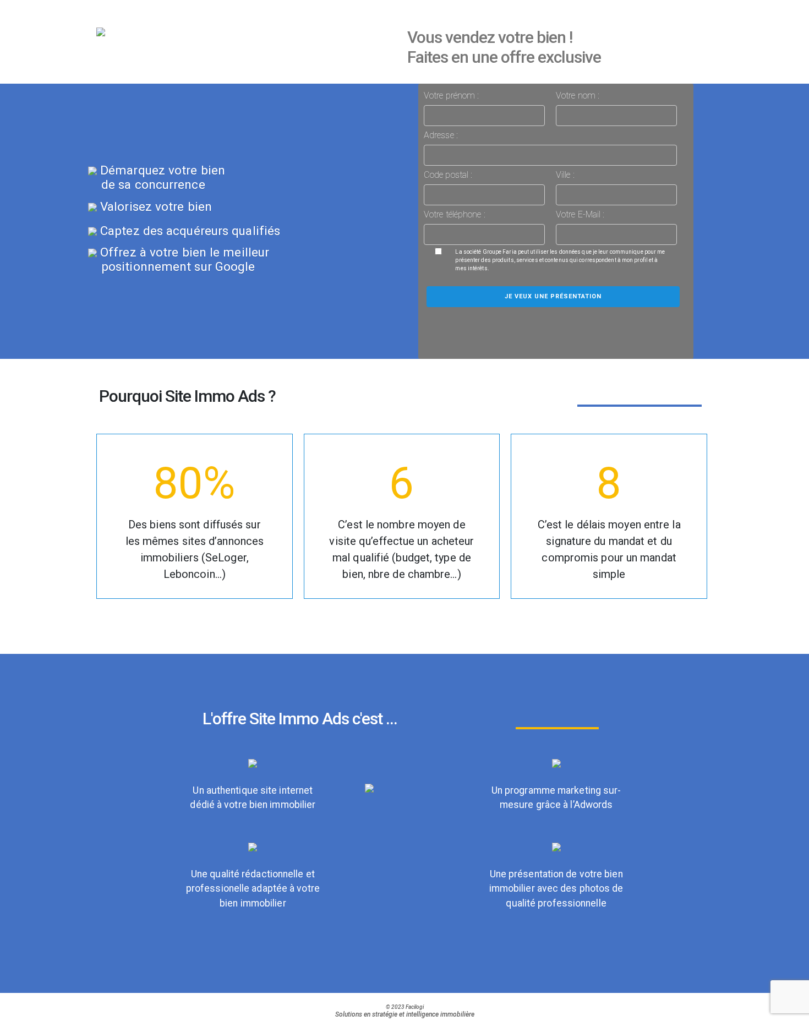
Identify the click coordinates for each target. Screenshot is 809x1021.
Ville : (565, 175)
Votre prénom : (451, 95)
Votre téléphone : (454, 214)
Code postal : (448, 175)
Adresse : (441, 135)
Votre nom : (577, 95)
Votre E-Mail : (580, 214)
